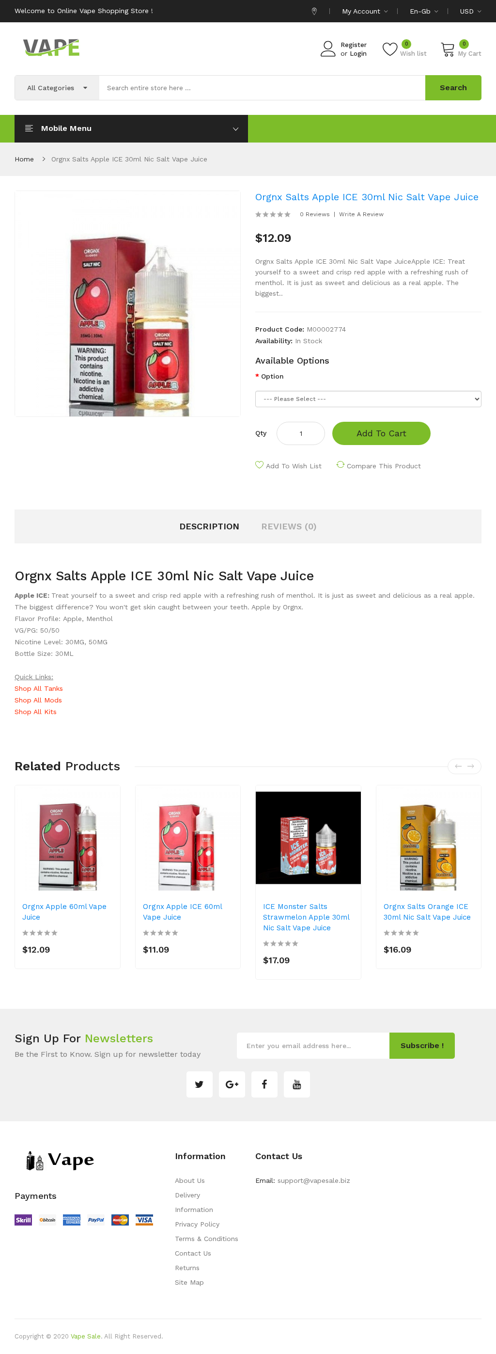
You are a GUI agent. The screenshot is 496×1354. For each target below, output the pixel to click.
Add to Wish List (294, 466)
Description (209, 526)
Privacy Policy (197, 1224)
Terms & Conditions (206, 1238)
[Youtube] (297, 1084)
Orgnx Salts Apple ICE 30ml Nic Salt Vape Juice (129, 159)
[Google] (232, 1084)
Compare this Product (384, 466)
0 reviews (315, 214)
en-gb (421, 11)
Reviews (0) (289, 526)
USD (468, 11)
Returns (187, 1268)
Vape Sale (86, 1336)
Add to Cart (381, 433)
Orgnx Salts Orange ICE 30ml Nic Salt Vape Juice (427, 912)
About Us (190, 1180)
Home (24, 159)
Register (354, 44)
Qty (260, 433)
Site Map (189, 1282)
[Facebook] (264, 1084)
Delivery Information (194, 1202)
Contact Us (193, 1253)
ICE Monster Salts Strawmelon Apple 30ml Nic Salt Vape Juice (306, 917)
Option (272, 376)
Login (358, 53)
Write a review (361, 214)
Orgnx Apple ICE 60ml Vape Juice (182, 912)
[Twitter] (199, 1084)
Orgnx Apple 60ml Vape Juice (64, 912)
